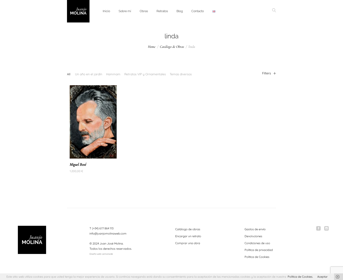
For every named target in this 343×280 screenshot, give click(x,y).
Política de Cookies (257, 257)
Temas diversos (181, 74)
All (68, 74)
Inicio (106, 11)
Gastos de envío (255, 229)
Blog (180, 11)
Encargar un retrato (188, 236)
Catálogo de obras (187, 229)
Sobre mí (125, 11)
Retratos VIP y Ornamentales (145, 74)
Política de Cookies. (300, 276)
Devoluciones (253, 236)
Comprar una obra (187, 243)
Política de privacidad (259, 250)
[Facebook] (318, 228)
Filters (267, 73)
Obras (144, 11)
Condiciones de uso (257, 243)
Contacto (197, 11)
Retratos (162, 11)
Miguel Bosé (78, 164)
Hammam (113, 74)
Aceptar (322, 276)
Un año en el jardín (88, 74)
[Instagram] (326, 228)
